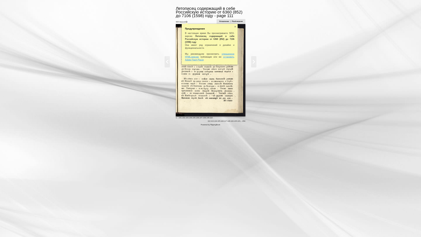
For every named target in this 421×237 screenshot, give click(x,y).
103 (187, 118)
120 (235, 121)
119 (232, 121)
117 (225, 121)
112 (209, 121)
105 (194, 118)
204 (243, 121)
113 (212, 121)
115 (219, 121)
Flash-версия (237, 21)
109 (207, 118)
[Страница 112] (253, 61)
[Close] (235, 27)
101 (180, 118)
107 (200, 118)
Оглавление (224, 21)
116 (222, 121)
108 (204, 118)
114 (215, 121)
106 (197, 118)
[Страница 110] (167, 61)
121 (238, 121)
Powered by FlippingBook (210, 125)
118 (228, 121)
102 (183, 118)
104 (190, 118)
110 (211, 118)
